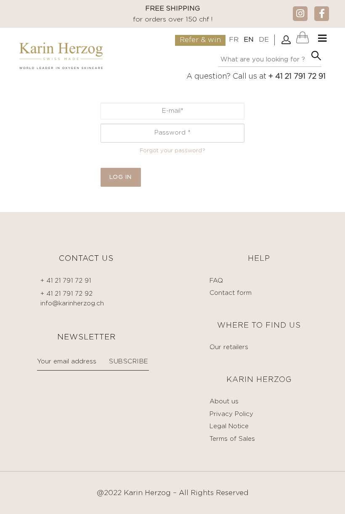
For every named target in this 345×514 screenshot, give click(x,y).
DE (264, 40)
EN (249, 40)
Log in (120, 177)
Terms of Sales (232, 439)
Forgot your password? (172, 150)
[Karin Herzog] (60, 56)
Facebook (321, 13)
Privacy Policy (231, 414)
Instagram (300, 13)
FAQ (216, 280)
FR (234, 40)
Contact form (231, 293)
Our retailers (229, 347)
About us (224, 401)
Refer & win (200, 40)
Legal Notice (229, 426)
